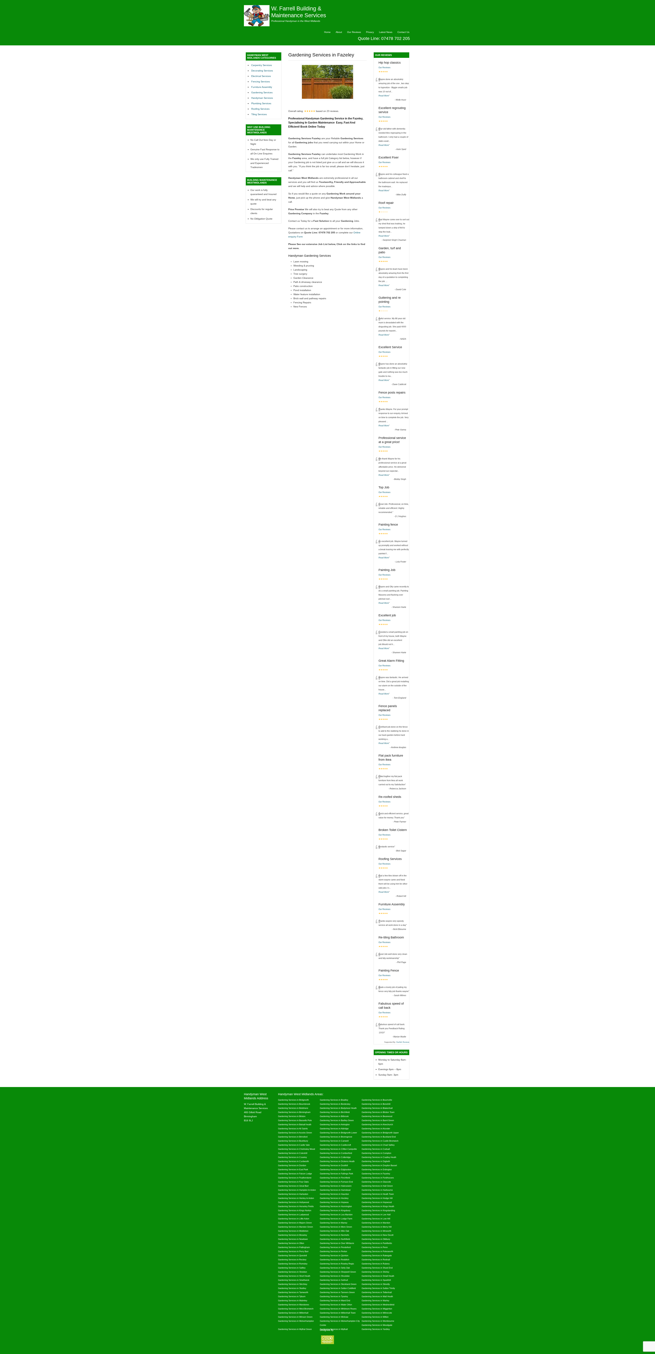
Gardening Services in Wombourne (378, 1321)
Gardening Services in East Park (293, 1169)
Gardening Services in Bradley (334, 1100)
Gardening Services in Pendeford (335, 1247)
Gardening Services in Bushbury (293, 1141)
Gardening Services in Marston (376, 1223)
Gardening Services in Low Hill (376, 1219)
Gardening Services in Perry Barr (293, 1251)
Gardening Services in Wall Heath (377, 1296)
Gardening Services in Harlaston (293, 1194)
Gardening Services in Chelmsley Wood (296, 1149)
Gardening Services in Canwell (334, 1141)
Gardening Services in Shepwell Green (338, 1272)
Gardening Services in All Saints (293, 1128)
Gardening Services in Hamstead (335, 1190)
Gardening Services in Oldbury (376, 1239)
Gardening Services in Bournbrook (294, 1104)
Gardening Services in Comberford (336, 1153)
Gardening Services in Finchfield (335, 1178)
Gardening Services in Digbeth (376, 1161)
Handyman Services (262, 98)
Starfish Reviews (402, 1042)
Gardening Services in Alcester (376, 1128)
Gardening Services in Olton (291, 1243)
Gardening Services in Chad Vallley (378, 1145)
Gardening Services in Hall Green (377, 1186)
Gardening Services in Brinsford (293, 1137)
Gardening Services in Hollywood (293, 1202)
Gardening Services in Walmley (292, 1300)
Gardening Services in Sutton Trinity (378, 1288)
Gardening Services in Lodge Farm (336, 1219)
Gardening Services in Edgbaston (335, 1169)
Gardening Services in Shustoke (335, 1276)
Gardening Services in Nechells (334, 1235)
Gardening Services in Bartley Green (337, 1120)
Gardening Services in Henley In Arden (296, 1198)
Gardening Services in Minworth (376, 1231)
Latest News (385, 32)
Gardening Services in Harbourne (377, 1190)
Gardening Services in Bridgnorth (293, 1100)
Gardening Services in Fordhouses (378, 1178)
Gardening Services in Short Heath (294, 1276)
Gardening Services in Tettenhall (377, 1292)
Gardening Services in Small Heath (378, 1276)
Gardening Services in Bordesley (335, 1104)
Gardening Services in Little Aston (293, 1219)
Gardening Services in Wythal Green (295, 1329)
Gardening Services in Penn (375, 1247)
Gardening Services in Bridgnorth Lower (338, 1133)
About (339, 32)
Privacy (370, 32)
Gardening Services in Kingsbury (335, 1210)
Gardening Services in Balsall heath (294, 1124)
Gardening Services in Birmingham (294, 1112)
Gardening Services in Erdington (377, 1169)
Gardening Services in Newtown (293, 1239)
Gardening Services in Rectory (292, 1259)
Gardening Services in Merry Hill (377, 1227)
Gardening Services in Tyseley (334, 1296)
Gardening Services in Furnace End (336, 1182)
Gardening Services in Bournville (377, 1100)
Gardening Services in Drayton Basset (379, 1165)
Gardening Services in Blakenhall (377, 1108)
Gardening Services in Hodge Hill (377, 1198)
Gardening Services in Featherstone (294, 1178)
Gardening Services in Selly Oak (335, 1268)
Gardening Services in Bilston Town (378, 1112)
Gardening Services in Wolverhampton (296, 1321)
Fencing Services (260, 81)
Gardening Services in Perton (333, 1251)
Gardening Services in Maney (333, 1223)
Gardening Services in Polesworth (377, 1251)
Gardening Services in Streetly (376, 1284)
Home (327, 32)
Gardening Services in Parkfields (377, 1243)
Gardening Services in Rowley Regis (337, 1264)
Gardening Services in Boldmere (293, 1108)
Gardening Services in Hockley (334, 1198)
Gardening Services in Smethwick (293, 1280)
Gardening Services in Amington (335, 1124)
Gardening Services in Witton (375, 1317)
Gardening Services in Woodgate (377, 1325)
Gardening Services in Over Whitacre (337, 1243)
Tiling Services (259, 114)
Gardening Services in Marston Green (295, 1227)
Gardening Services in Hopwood (377, 1202)
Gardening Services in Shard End (377, 1268)
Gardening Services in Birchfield (335, 1112)
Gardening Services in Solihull (334, 1280)
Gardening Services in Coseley (292, 1157)
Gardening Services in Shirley (375, 1272)
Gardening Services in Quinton (334, 1255)
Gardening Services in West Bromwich (296, 1309)
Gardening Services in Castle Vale (294, 1145)
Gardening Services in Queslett (292, 1255)
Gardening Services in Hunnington (336, 1206)
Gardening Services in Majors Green (295, 1223)
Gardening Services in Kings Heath (378, 1206)
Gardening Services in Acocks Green (295, 1133)
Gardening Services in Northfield (335, 1239)
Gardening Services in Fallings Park (336, 1173)
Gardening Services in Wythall (334, 1329)
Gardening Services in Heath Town (378, 1194)
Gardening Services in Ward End (335, 1300)
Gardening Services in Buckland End (379, 1137)
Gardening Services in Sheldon (292, 1272)
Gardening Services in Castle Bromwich (380, 1141)
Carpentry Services (261, 65)
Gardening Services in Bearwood (377, 1116)
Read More (384, 96)
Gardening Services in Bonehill (376, 1104)
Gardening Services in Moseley (292, 1235)
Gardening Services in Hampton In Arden (297, 1190)
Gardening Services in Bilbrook (334, 1116)
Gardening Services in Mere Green (336, 1227)
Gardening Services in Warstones (293, 1305)
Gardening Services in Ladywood (293, 1214)
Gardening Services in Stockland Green (338, 1284)
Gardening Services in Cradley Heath (379, 1157)
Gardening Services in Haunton (334, 1194)
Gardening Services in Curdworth (293, 1161)
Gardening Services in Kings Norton (294, 1210)
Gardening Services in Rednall (376, 1259)
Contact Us (403, 32)
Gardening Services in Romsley (292, 1264)
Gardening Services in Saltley (291, 1268)
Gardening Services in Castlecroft (335, 1145)
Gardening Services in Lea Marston (336, 1214)
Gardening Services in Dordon (292, 1165)
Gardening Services (262, 92)
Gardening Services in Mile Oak (334, 1231)
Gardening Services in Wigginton (377, 1309)
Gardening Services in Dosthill (334, 1165)
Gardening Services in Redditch (334, 1259)
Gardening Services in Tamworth (293, 1292)
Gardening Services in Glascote (376, 1182)
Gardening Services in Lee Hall (376, 1214)
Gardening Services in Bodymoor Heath (338, 1108)
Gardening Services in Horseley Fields (296, 1206)
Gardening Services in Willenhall (293, 1313)
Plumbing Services (261, 103)
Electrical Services (261, 76)
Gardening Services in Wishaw (334, 1317)
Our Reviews (354, 32)
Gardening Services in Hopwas (334, 1202)
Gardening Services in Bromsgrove (336, 1137)
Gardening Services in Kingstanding (378, 1210)
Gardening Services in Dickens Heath (337, 1161)
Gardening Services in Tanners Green (337, 1292)
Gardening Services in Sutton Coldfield (338, 1288)
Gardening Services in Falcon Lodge (295, 1173)
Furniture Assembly (261, 87)
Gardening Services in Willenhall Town (338, 1313)
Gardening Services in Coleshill (292, 1153)
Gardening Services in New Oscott (377, 1235)
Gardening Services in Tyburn (291, 1296)
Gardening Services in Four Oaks (293, 1182)
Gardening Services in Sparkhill (376, 1280)
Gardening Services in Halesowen (336, 1186)
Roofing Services (260, 108)
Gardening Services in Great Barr (293, 1186)
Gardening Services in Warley (375, 1300)
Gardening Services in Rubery (376, 1264)
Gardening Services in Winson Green (295, 1317)
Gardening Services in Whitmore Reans (338, 1309)
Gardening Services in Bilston (291, 1116)
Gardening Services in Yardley (376, 1329)
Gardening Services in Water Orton (336, 1305)
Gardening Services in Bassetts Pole (295, 1120)
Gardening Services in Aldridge (334, 1128)
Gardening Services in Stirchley (292, 1284)
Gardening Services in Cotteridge (335, 1157)
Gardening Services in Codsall (376, 1149)
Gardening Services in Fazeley (376, 1173)
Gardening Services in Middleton (293, 1231)
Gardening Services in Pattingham (294, 1247)
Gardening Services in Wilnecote (377, 1313)
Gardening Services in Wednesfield (378, 1305)
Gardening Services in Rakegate (377, 1255)
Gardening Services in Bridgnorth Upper (380, 1133)
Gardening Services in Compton (376, 1153)
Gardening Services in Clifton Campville (338, 1149)
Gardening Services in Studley (292, 1288)
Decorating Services (262, 70)
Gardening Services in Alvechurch (377, 1124)
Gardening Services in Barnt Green (378, 1120)
